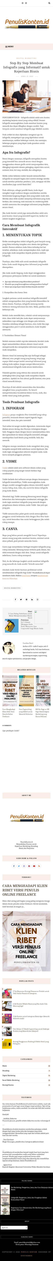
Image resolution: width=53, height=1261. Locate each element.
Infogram (6, 415)
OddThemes (26, 1256)
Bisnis (4, 1066)
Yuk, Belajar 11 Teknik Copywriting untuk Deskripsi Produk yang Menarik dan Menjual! (31, 1030)
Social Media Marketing (10, 1080)
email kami (26, 575)
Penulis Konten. (29, 1252)
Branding (5, 1071)
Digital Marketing (26, 58)
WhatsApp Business (31, 1244)
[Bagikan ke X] (21, 600)
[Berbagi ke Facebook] (15, 600)
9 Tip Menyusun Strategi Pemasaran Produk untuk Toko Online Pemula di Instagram (31, 992)
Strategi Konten (8, 1085)
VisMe (5, 468)
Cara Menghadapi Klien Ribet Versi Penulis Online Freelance (25, 890)
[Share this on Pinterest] (26, 600)
